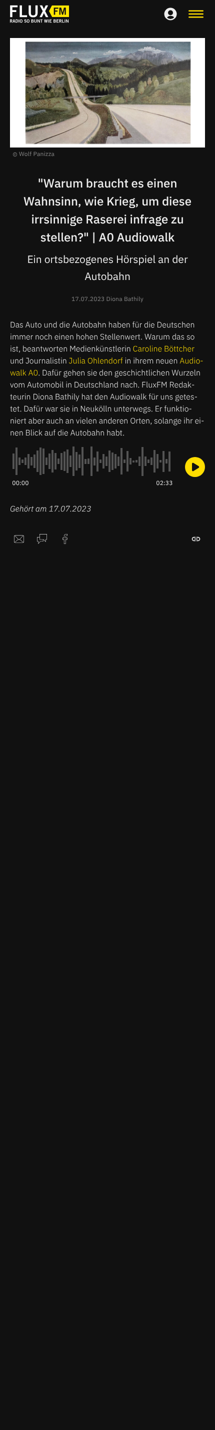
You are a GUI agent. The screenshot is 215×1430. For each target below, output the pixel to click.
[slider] (92, 461)
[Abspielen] (195, 467)
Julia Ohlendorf (96, 361)
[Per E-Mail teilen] (19, 539)
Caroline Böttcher (163, 349)
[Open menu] (196, 14)
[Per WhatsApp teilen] (42, 539)
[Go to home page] (39, 14)
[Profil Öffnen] (171, 14)
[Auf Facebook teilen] (65, 539)
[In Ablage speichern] (196, 539)
